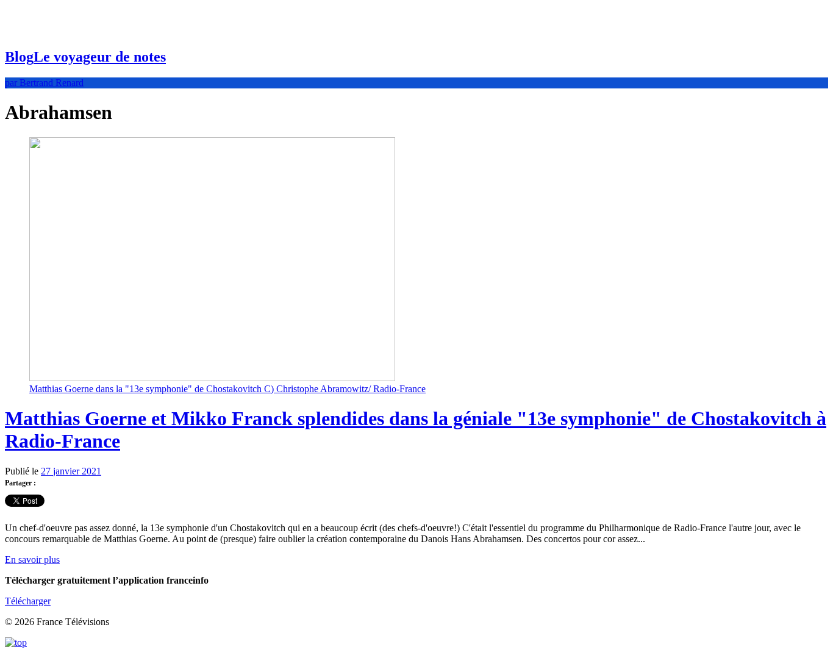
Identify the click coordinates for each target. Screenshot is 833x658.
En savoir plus (32, 559)
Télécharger (28, 601)
